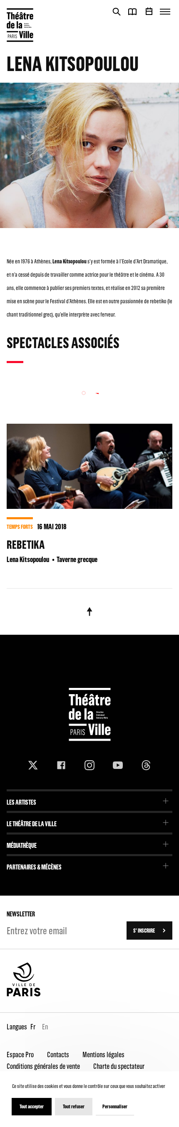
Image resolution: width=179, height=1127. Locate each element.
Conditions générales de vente (43, 1066)
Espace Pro (20, 1054)
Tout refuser (74, 1106)
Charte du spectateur (118, 1066)
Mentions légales (103, 1054)
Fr (32, 1026)
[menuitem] (89, 799)
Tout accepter (32, 1106)
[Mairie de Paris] (24, 994)
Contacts (58, 1054)
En (45, 1026)
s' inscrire (144, 930)
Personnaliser (114, 1106)
